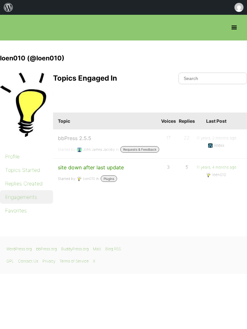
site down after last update (91, 167)
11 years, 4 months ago (216, 167)
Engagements (21, 197)
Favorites (16, 210)
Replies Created (24, 183)
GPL (10, 261)
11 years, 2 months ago (216, 138)
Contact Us (28, 261)
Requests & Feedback (139, 149)
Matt (97, 248)
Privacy (48, 261)
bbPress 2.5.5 (74, 138)
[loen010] (32, 141)
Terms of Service (74, 261)
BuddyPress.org (75, 248)
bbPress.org (10, 27)
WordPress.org (19, 248)
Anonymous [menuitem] (238, 7)
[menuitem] (8, 7)
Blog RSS (113, 248)
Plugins (109, 179)
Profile (12, 156)
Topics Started (22, 170)
